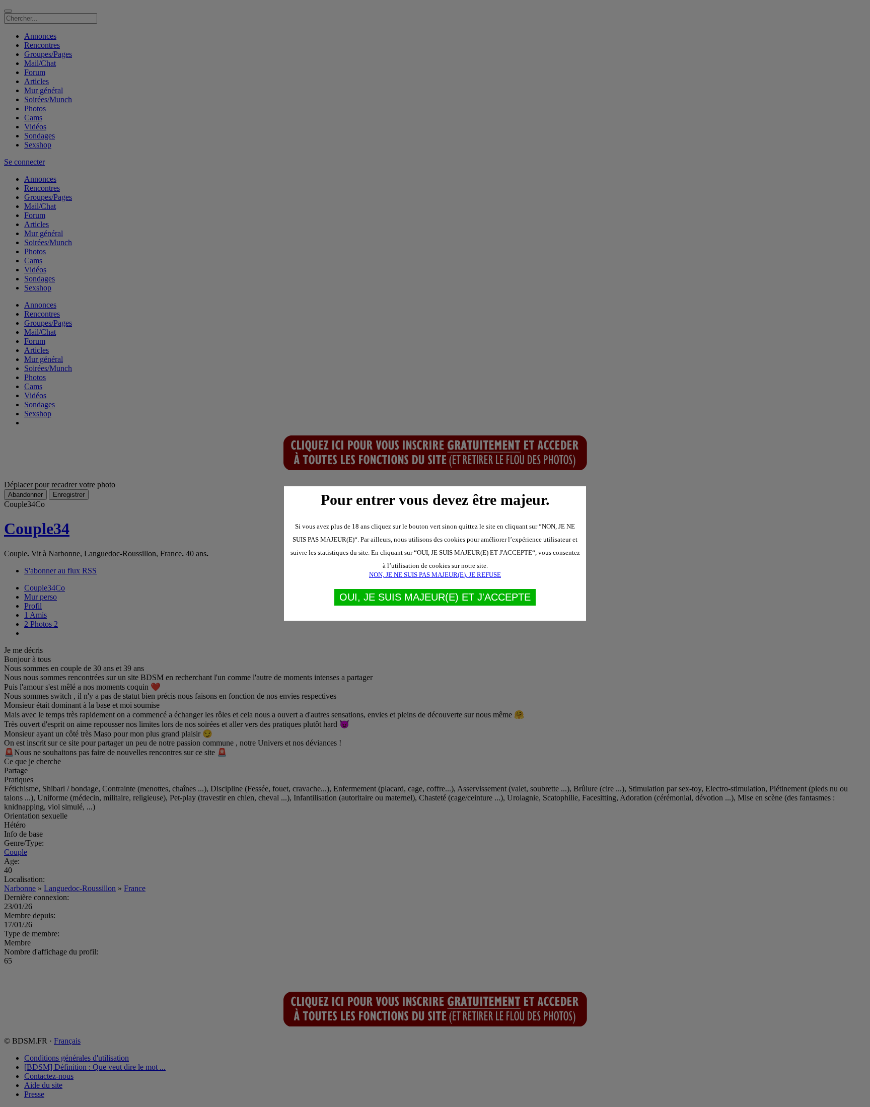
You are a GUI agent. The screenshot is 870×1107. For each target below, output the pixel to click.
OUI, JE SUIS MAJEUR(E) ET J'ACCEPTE (435, 597)
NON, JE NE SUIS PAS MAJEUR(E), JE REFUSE (435, 574)
